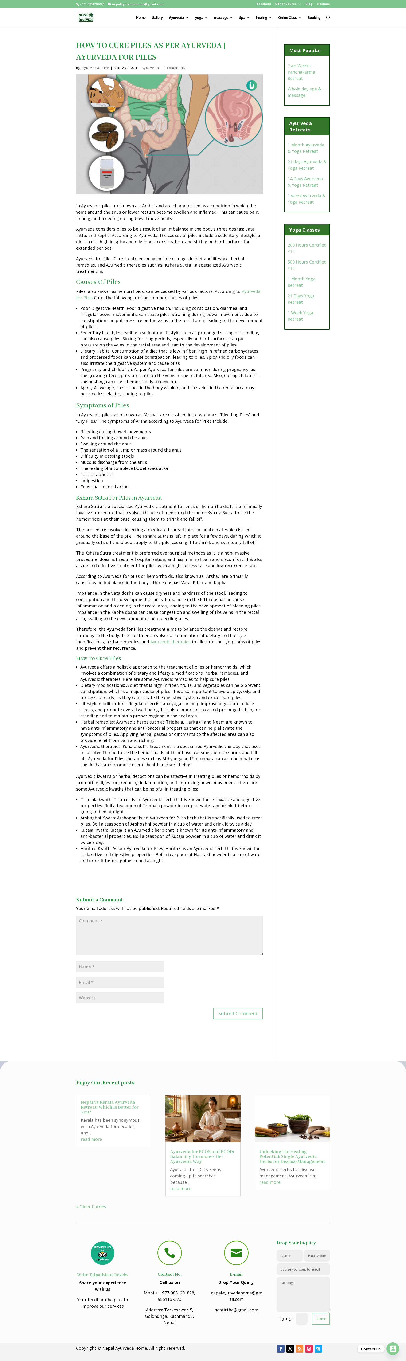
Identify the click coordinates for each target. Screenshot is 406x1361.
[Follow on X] (290, 1349)
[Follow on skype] (318, 1349)
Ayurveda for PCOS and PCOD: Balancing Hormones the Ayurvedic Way (202, 1156)
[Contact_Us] (392, 1348)
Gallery (157, 18)
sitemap (323, 4)
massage (221, 18)
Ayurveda (176, 18)
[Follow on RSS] (299, 1349)
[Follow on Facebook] (281, 1349)
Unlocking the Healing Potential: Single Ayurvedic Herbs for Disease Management (292, 1156)
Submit (321, 1319)
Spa (242, 18)
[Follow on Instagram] (309, 1349)
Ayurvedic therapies (170, 642)
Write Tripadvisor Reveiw (102, 1275)
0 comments (175, 68)
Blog (309, 4)
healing (261, 18)
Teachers (263, 4)
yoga (199, 18)
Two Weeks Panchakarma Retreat (301, 72)
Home (140, 18)
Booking (314, 18)
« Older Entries (91, 1206)
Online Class (287, 18)
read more (91, 1139)
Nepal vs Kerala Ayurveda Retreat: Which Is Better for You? (110, 1107)
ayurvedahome (95, 68)
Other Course (286, 4)
